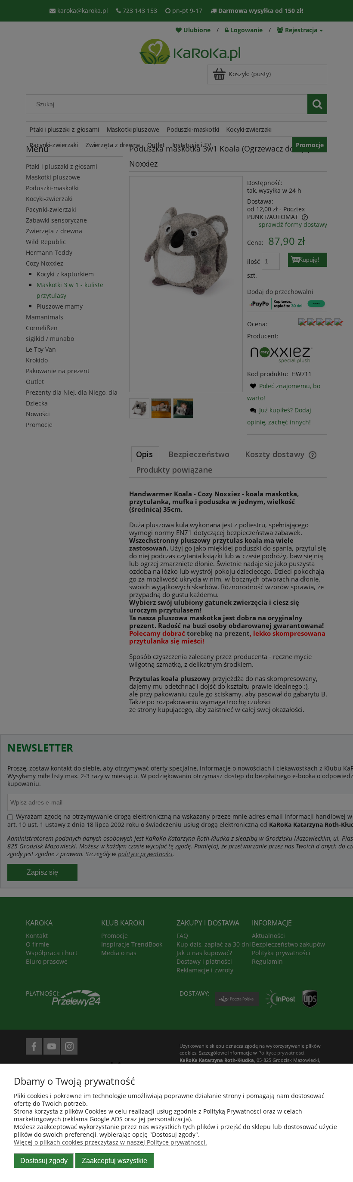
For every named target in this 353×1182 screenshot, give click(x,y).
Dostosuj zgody (44, 1160)
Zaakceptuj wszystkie (114, 1160)
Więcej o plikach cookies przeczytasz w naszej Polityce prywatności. (110, 1142)
